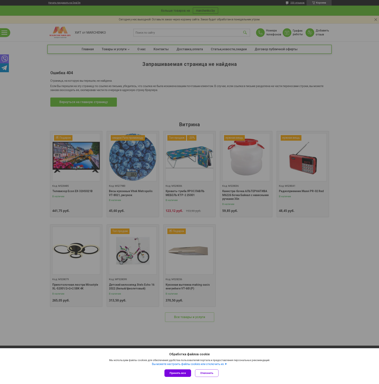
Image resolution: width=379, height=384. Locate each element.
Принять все (178, 373)
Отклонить (206, 373)
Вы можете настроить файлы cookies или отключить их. (188, 364)
